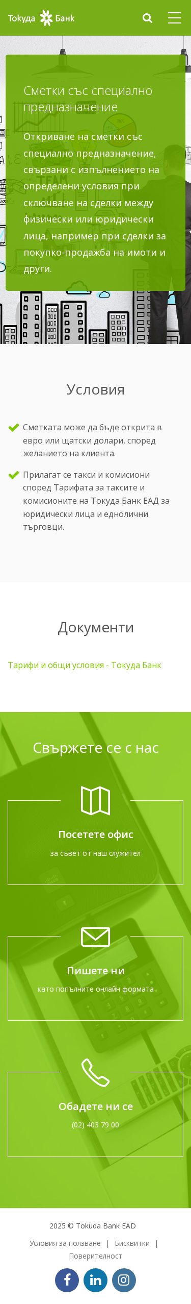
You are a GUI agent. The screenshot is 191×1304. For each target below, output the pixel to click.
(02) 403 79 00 (95, 1124)
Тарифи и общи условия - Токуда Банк (84, 665)
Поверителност (95, 1256)
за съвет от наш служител (95, 853)
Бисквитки (132, 1243)
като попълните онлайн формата (96, 989)
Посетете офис (95, 834)
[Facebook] (67, 1280)
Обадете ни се (96, 1106)
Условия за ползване (65, 1243)
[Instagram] (124, 1280)
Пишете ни (96, 970)
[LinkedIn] (95, 1280)
